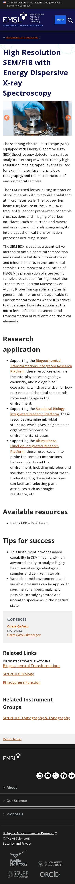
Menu (60, 19)
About (12, 787)
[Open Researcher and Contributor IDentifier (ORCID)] (49, 874)
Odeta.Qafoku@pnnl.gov (24, 635)
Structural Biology (18, 674)
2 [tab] (35, 132)
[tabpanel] (37, 118)
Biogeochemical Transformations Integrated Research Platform (41, 365)
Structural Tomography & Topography (36, 717)
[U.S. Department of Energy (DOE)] (49, 864)
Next (68, 118)
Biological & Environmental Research (28, 833)
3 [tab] (40, 132)
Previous (7, 118)
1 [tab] (29, 132)
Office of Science (15, 838)
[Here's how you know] (37, 4)
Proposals (15, 814)
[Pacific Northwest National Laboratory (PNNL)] (18, 858)
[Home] (29, 20)
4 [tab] (46, 132)
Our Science (17, 800)
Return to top (12, 739)
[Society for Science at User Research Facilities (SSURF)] (18, 874)
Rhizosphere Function (22, 682)
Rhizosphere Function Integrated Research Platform (34, 446)
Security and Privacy (17, 844)
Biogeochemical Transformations (31, 665)
